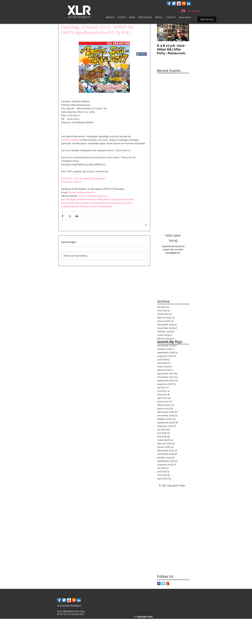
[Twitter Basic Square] (163, 583)
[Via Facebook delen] (62, 216)
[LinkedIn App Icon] (189, 3)
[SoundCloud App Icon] (184, 3)
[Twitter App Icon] (174, 3)
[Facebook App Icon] (169, 3)
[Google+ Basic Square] (167, 583)
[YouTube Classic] (179, 3)
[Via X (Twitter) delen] (69, 216)
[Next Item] (184, 32)
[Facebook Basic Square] (159, 583)
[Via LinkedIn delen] (76, 216)
